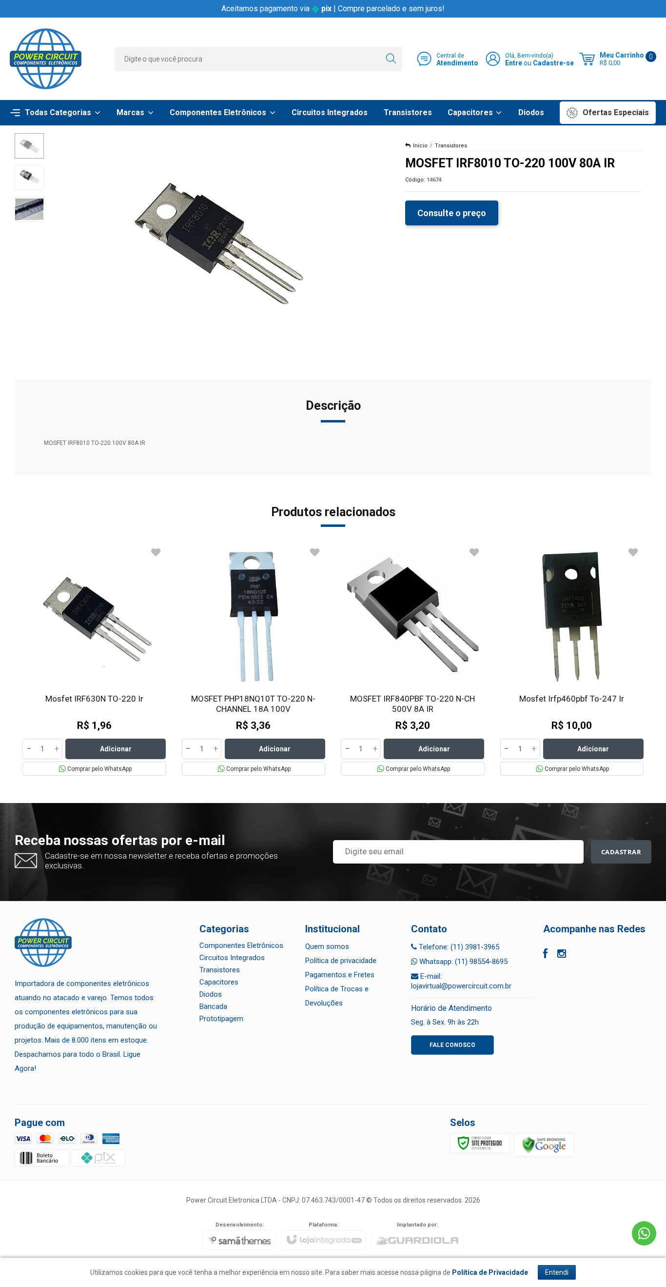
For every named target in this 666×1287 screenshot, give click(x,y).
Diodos (210, 994)
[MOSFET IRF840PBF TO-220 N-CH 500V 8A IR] (413, 660)
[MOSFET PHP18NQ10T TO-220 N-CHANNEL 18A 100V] (254, 660)
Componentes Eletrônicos (241, 945)
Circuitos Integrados (232, 957)
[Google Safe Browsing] (544, 1145)
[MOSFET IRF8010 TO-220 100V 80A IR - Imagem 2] (29, 177)
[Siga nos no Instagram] (561, 954)
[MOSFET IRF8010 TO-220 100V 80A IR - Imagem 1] (29, 146)
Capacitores (218, 982)
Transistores (451, 145)
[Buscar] (390, 59)
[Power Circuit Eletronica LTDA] (45, 58)
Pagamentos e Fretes (339, 974)
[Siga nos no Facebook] (545, 954)
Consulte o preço (451, 213)
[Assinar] (621, 852)
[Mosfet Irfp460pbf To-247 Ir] (572, 660)
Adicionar (116, 749)
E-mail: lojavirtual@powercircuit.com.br (461, 981)
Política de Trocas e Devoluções (337, 996)
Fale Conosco (452, 1045)
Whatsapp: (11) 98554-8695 (462, 961)
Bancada (213, 1006)
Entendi (556, 1272)
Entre (513, 63)
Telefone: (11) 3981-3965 (458, 947)
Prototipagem (221, 1018)
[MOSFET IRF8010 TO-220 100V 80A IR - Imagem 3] (29, 209)
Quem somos (327, 946)
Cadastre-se (553, 63)
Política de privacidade (340, 960)
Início (420, 145)
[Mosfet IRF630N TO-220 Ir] (94, 660)
